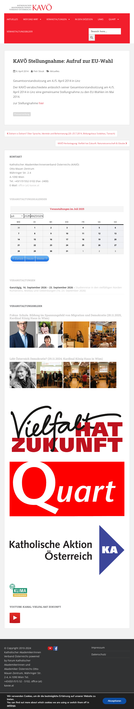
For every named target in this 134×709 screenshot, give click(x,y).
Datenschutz (98, 654)
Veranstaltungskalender (28, 199)
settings (11, 705)
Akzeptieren (114, 701)
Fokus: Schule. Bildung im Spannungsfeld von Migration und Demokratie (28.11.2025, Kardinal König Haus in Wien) (66, 316)
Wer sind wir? (30, 19)
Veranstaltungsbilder (19, 31)
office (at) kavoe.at (28, 185)
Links (100, 19)
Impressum (98, 647)
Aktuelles (12, 19)
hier (41, 103)
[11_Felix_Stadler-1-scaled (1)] (23, 334)
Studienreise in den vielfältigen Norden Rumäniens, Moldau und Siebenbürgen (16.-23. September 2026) (66, 289)
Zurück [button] (19, 258)
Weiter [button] (41, 258)
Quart (112, 19)
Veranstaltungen (56, 19)
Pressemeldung (21, 114)
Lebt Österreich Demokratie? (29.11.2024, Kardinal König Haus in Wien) (56, 358)
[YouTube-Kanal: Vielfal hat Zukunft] (15, 617)
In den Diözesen (84, 19)
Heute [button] (30, 258)
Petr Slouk (39, 71)
